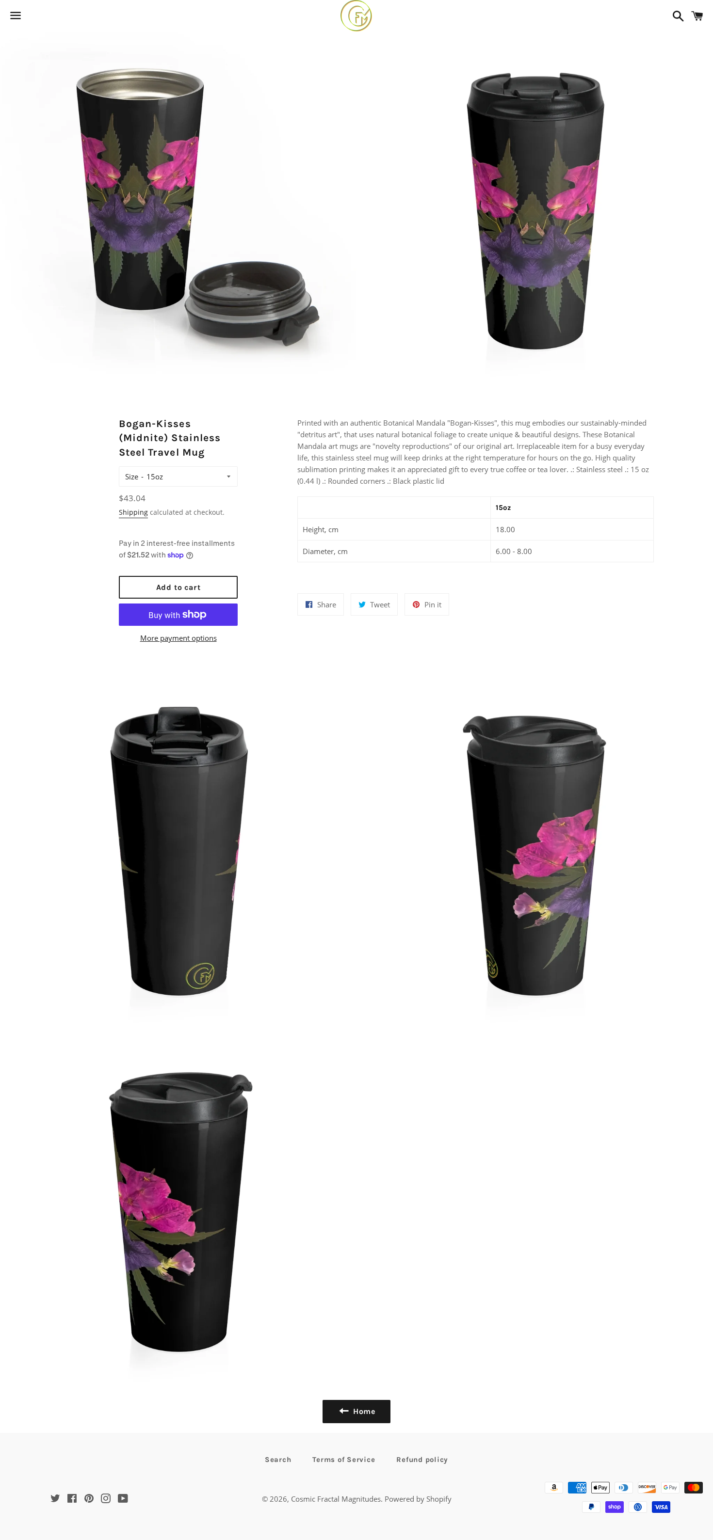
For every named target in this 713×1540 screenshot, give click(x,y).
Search (278, 1459)
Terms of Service (343, 1459)
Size (131, 476)
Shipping (133, 512)
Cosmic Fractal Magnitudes (336, 1499)
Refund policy (422, 1459)
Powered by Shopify (418, 1499)
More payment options (178, 638)
